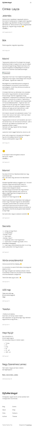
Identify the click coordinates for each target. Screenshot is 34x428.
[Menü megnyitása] (31, 3)
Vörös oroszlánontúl (12, 260)
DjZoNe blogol (7, 2)
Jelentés (6, 16)
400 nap (6, 290)
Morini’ (5, 58)
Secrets (6, 226)
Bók (4, 40)
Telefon (6, 309)
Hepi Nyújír (7, 333)
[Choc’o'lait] (6, 73)
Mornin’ (6, 170)
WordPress (29, 425)
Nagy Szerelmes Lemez (14, 364)
